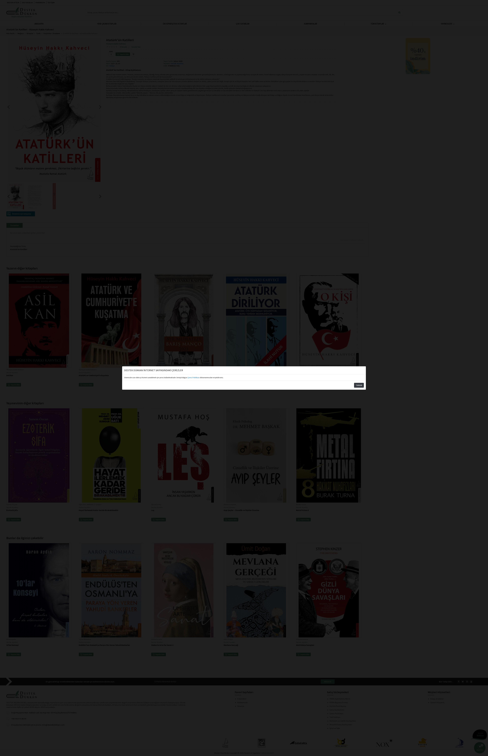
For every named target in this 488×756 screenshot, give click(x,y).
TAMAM (359, 385)
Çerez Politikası (193, 377)
